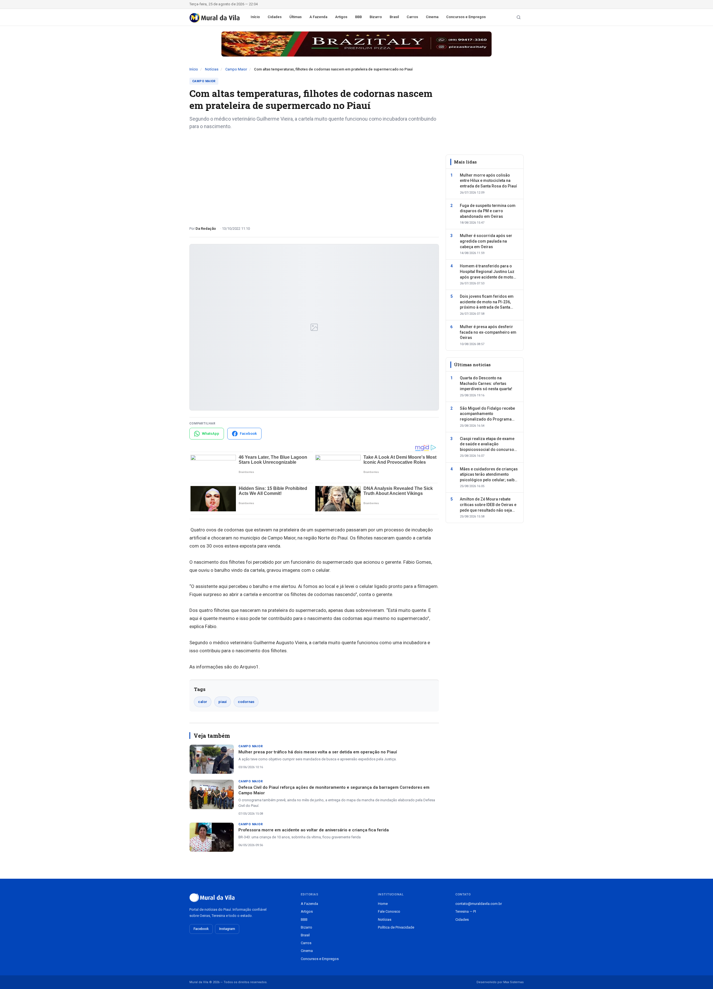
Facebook (201, 929)
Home (383, 904)
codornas (246, 702)
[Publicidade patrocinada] (356, 44)
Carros (412, 17)
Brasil (394, 17)
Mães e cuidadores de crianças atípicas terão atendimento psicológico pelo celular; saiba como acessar (489, 475)
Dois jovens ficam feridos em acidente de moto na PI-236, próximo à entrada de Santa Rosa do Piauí (487, 302)
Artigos (341, 17)
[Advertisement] (314, 176)
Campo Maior (236, 69)
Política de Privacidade (396, 927)
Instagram (227, 929)
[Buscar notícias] (519, 17)
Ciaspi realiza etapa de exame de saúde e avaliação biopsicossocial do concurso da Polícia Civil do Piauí (487, 444)
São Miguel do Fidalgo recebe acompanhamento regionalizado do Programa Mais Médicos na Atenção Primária (487, 414)
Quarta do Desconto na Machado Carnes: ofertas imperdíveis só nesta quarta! (486, 383)
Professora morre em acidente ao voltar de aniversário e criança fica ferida (313, 829)
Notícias (211, 69)
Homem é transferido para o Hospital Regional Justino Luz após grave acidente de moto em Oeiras (487, 272)
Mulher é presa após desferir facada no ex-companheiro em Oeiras (488, 332)
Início (255, 17)
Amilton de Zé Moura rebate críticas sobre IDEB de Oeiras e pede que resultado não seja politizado (488, 505)
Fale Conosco (389, 911)
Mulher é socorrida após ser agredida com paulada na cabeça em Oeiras (486, 241)
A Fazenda (318, 17)
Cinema (432, 17)
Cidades (275, 17)
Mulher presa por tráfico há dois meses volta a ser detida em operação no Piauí (317, 751)
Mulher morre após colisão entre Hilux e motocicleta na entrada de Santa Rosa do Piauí (488, 180)
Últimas (295, 17)
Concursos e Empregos (466, 17)
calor (202, 702)
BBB (358, 17)
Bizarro (376, 17)
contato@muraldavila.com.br (478, 904)
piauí (222, 702)
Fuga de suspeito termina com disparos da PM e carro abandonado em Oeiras (488, 211)
